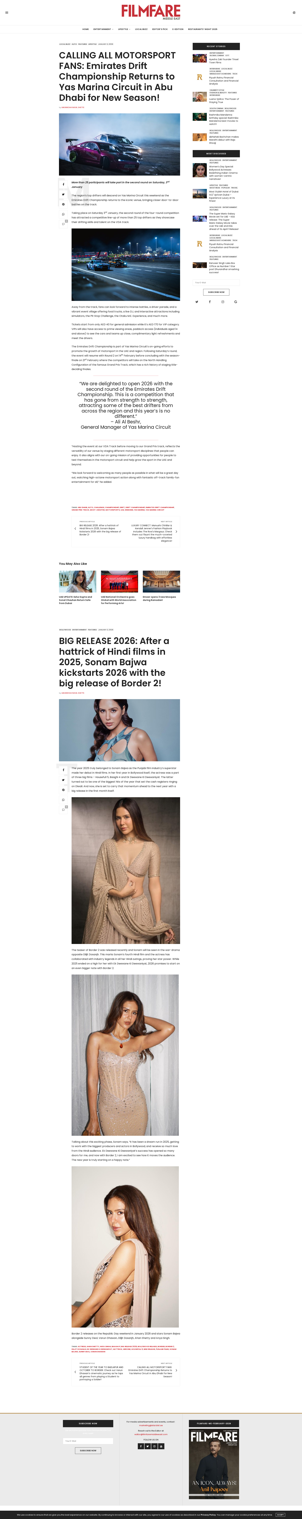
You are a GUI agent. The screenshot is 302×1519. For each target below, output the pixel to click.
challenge (99, 507)
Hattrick (117, 1349)
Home (85, 29)
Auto (74, 44)
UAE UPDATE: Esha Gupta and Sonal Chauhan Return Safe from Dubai (75, 600)
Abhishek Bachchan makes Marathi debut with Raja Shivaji (224, 140)
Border (161, 1346)
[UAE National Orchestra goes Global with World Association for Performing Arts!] (119, 582)
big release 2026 (129, 1346)
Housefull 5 (137, 1349)
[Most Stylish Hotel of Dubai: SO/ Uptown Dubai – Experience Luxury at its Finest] (201, 193)
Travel (234, 187)
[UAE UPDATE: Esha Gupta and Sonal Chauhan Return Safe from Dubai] (77, 582)
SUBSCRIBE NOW (216, 292)
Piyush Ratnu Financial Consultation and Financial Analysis (223, 80)
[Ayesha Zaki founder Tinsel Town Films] (201, 58)
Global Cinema (217, 55)
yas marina (139, 510)
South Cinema (216, 108)
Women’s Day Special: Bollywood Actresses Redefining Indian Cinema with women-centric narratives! (223, 172)
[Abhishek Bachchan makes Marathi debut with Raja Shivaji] (201, 137)
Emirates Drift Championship (160, 507)
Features (82, 44)
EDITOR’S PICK (160, 29)
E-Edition (177, 29)
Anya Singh (105, 1346)
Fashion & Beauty (218, 92)
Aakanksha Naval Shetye (73, 107)
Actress (82, 1346)
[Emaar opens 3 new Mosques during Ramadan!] (161, 582)
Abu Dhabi (82, 507)
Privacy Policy (208, 1514)
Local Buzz (141, 29)
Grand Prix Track (80, 510)
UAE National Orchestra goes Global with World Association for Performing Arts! (118, 600)
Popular (225, 187)
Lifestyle (123, 29)
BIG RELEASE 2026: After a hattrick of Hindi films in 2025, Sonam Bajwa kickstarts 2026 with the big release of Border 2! (114, 662)
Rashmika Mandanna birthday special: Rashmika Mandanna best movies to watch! (223, 119)
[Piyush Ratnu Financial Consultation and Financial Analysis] (201, 77)
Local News (215, 71)
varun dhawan (98, 1351)
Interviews (215, 68)
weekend (129, 510)
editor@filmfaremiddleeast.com (151, 1434)
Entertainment (102, 29)
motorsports (113, 510)
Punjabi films (162, 1349)
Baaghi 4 (116, 1346)
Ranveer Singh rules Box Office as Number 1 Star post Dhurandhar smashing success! (224, 268)
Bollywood (230, 108)
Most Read (215, 187)
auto (90, 507)
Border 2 (169, 1346)
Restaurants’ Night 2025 (202, 29)
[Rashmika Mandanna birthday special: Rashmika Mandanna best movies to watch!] (201, 117)
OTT (227, 55)
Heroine (127, 1349)
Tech (234, 73)
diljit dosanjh (79, 1349)
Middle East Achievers (220, 73)
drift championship (135, 507)
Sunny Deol (84, 1351)
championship (112, 507)
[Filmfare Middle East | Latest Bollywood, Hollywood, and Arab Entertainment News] (151, 12)
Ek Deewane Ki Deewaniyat (99, 1349)
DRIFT (122, 507)
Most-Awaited (97, 510)
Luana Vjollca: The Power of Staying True (224, 100)
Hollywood (215, 207)
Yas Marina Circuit (155, 510)
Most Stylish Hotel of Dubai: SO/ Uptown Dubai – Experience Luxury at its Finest (224, 196)
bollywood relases (147, 1346)
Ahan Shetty (93, 1346)
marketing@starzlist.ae (151, 1425)
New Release (149, 1349)
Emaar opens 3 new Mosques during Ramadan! (159, 598)
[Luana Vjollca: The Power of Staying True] (201, 97)
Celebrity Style (217, 90)
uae (122, 510)
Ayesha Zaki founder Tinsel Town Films (223, 61)
